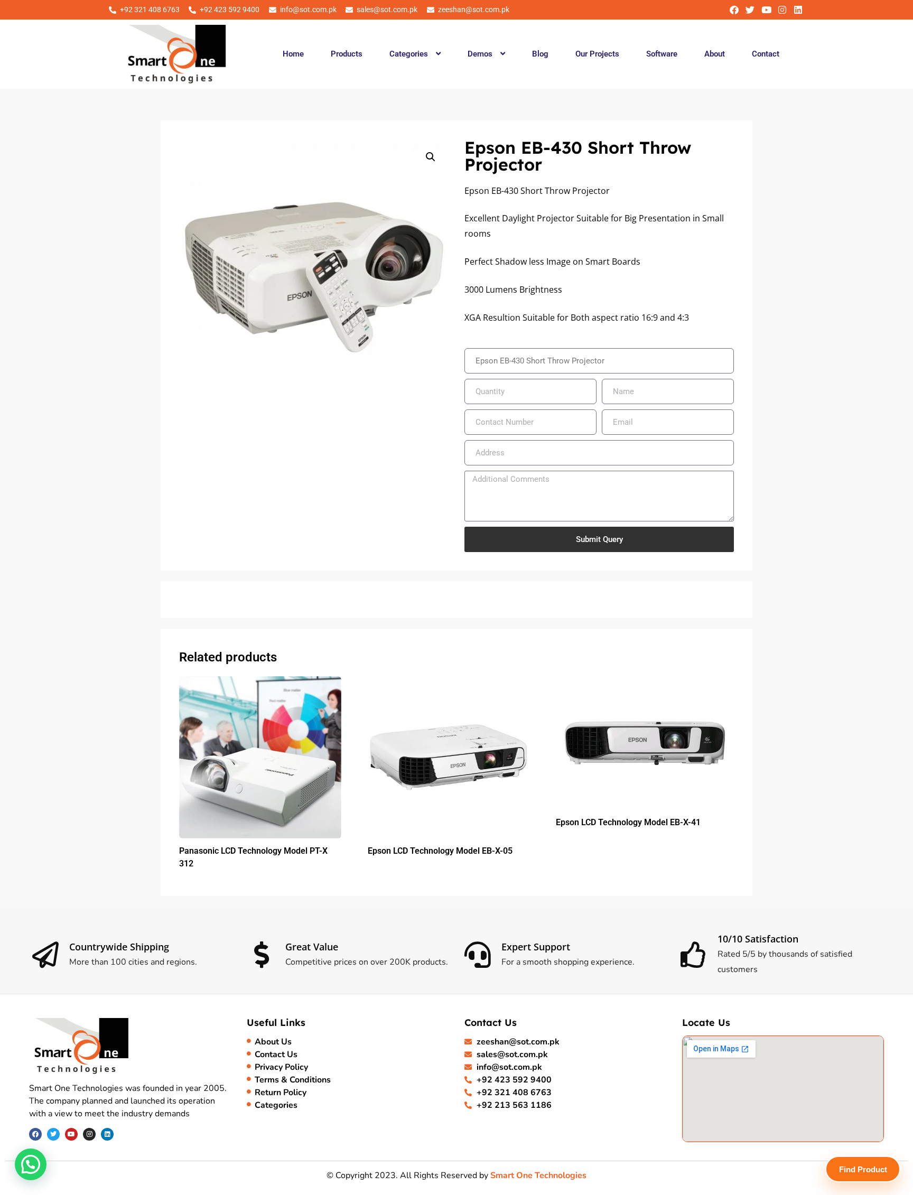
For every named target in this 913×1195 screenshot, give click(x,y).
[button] (415, 54)
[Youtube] (766, 10)
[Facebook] (734, 10)
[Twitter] (750, 10)
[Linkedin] (798, 10)
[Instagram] (782, 10)
